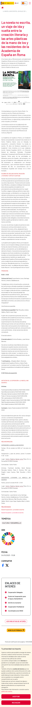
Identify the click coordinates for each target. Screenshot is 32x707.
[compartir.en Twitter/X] (7, 565)
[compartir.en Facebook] (2, 565)
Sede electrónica (15, 630)
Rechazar (16, 703)
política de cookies (6, 691)
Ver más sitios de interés (16, 621)
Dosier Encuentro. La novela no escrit (12, 512)
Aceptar (16, 696)
